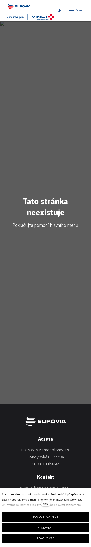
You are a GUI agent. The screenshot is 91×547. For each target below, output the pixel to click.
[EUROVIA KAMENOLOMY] (28, 6)
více (45, 503)
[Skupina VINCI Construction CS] (30, 17)
